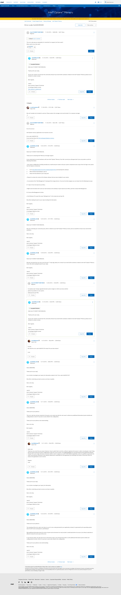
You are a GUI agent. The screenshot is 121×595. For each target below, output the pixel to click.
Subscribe (80, 25)
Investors (43, 579)
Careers (47, 579)
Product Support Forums (37, 21)
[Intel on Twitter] (22, 582)
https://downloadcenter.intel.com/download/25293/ (44, 169)
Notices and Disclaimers (41, 587)
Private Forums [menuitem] (61, 5)
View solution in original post (34, 89)
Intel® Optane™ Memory (57, 21)
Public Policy (70, 579)
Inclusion (64, 579)
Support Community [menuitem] (5, 5)
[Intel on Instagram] (31, 582)
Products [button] (9, 2)
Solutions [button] (22, 2)
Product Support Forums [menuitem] (35, 5)
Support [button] (16, 2)
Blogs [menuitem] (54, 5)
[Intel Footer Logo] (12, 584)
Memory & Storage (47, 21)
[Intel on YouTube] (28, 582)
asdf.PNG (31, 46)
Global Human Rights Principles (96, 587)
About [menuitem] (13, 5)
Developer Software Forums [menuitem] (22, 5)
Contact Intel (31, 579)
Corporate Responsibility (55, 579)
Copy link (82, 91)
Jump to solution (34, 38)
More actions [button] (90, 25)
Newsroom (37, 579)
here (88, 18)
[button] (93, 32)
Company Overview (22, 579)
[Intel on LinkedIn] (25, 582)
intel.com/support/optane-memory (46, 138)
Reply (91, 51)
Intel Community (28, 21)
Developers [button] (30, 2)
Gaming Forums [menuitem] (47, 5)
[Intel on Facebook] (19, 582)
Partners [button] (38, 2)
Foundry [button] (44, 2)
